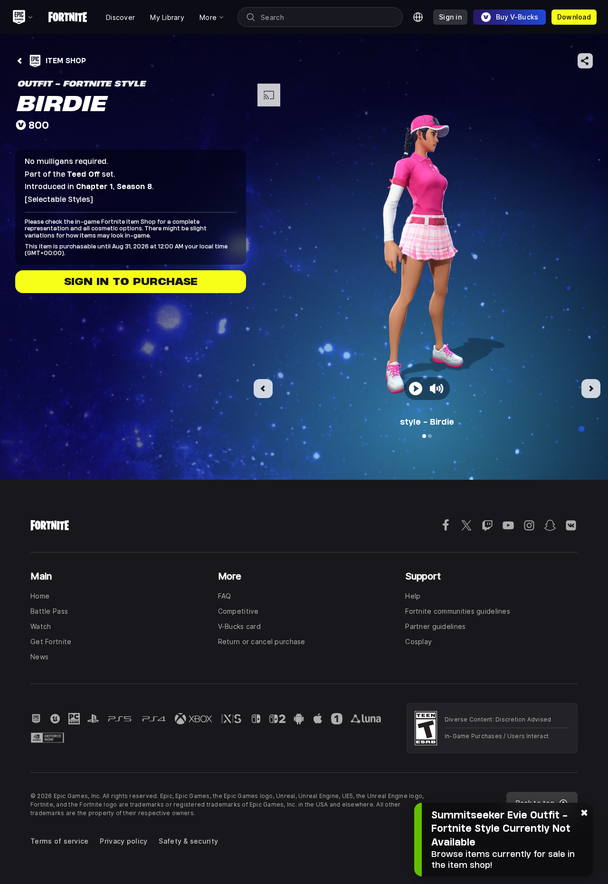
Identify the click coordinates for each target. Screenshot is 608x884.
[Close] (584, 812)
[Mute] (435, 388)
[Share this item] (585, 60)
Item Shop (66, 60)
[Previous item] (263, 388)
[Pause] (415, 388)
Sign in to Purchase (131, 281)
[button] (427, 253)
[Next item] (590, 388)
